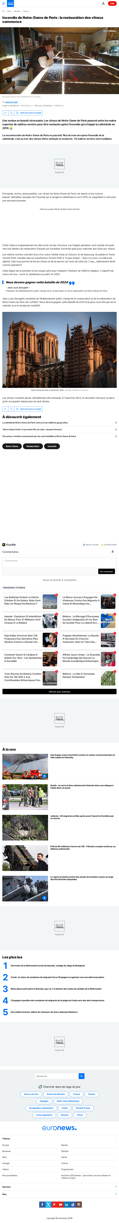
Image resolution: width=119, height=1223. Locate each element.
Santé (64, 1157)
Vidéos (5, 1169)
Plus (4, 1194)
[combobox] (59, 1076)
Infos (9, 11)
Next (4, 1157)
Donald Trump (83, 1108)
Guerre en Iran (31, 1094)
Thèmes (6, 1138)
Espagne (44, 1101)
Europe (5, 1145)
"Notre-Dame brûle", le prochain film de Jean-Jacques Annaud (32, 429)
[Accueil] (3, 11)
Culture (64, 1163)
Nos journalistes (9, 1175)
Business (6, 1151)
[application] (59, 60)
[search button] (81, 1076)
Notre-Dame (12, 446)
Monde (17, 11)
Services (6, 1187)
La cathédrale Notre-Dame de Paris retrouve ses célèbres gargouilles (35, 422)
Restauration (33, 446)
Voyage (5, 1163)
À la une (9, 749)
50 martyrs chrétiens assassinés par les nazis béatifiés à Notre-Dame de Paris (39, 436)
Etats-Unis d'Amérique (68, 1101)
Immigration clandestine (41, 1108)
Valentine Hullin (11, 102)
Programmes (67, 1169)
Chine (80, 1115)
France (26, 11)
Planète (64, 1151)
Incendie (52, 446)
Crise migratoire (44, 1115)
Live (112, 3)
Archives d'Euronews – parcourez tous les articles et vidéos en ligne (85, 1176)
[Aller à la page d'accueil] (10, 3)
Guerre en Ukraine (56, 1094)
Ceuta (65, 1108)
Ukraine (64, 1115)
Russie (91, 1094)
